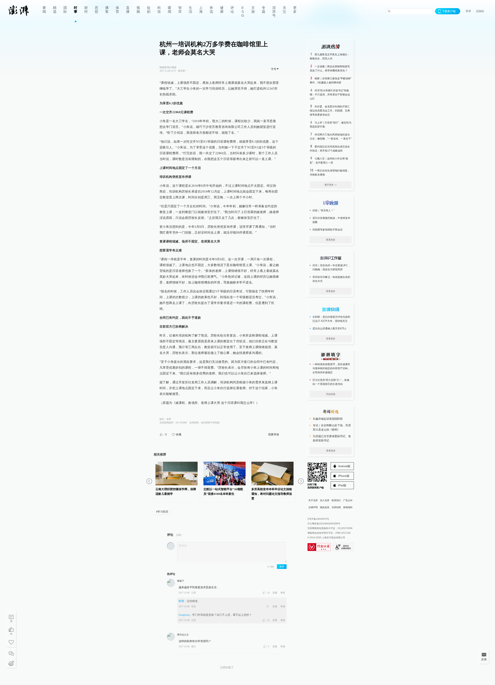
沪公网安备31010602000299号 (323, 523)
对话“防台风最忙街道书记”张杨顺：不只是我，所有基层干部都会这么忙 (330, 94)
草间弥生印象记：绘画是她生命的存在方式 (331, 279)
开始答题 (330, 394)
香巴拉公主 (183, 634)
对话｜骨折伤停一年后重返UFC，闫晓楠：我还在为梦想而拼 (331, 267)
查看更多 (330, 239)
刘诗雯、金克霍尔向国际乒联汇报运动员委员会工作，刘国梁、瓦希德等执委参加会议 (330, 110)
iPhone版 (343, 475)
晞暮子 (180, 581)
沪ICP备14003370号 (318, 519)
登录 (468, 11)
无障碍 (480, 11)
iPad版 (342, 485)
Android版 (344, 466)
